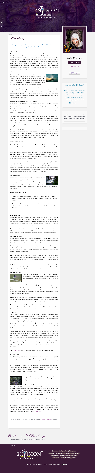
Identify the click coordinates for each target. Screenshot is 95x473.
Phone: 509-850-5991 (74, 66)
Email (72, 62)
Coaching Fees (16, 350)
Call (78, 62)
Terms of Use (12, 445)
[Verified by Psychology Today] (74, 76)
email (34, 421)
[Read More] (74, 105)
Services (48, 21)
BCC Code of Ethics (36, 411)
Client (57, 21)
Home (30, 21)
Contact (87, 2)
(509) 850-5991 (4, 2)
